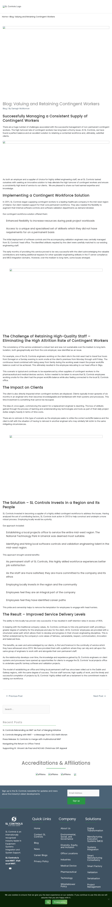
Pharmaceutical (68, 871)
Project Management (94, 885)
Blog (5, 108)
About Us (65, 828)
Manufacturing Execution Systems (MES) (95, 838)
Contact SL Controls (40, 835)
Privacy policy (59, 902)
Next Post (99, 696)
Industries (66, 859)
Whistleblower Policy (68, 885)
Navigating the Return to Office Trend (21, 743)
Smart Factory (94, 866)
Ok (48, 902)
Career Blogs (40, 855)
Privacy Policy (41, 861)
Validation (92, 872)
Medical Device (68, 865)
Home (5, 16)
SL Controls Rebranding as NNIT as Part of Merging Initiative (32, 730)
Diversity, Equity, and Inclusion (69, 846)
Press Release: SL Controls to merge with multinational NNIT (32, 739)
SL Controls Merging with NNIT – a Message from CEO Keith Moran (35, 734)
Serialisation (93, 878)
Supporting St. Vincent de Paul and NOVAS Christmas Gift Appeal (35, 748)
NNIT (13, 863)
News (37, 849)
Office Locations (69, 853)
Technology (67, 878)
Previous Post (14, 696)
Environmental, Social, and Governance (68, 836)
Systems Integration (92, 848)
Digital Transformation (95, 829)
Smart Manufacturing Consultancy (94, 857)
